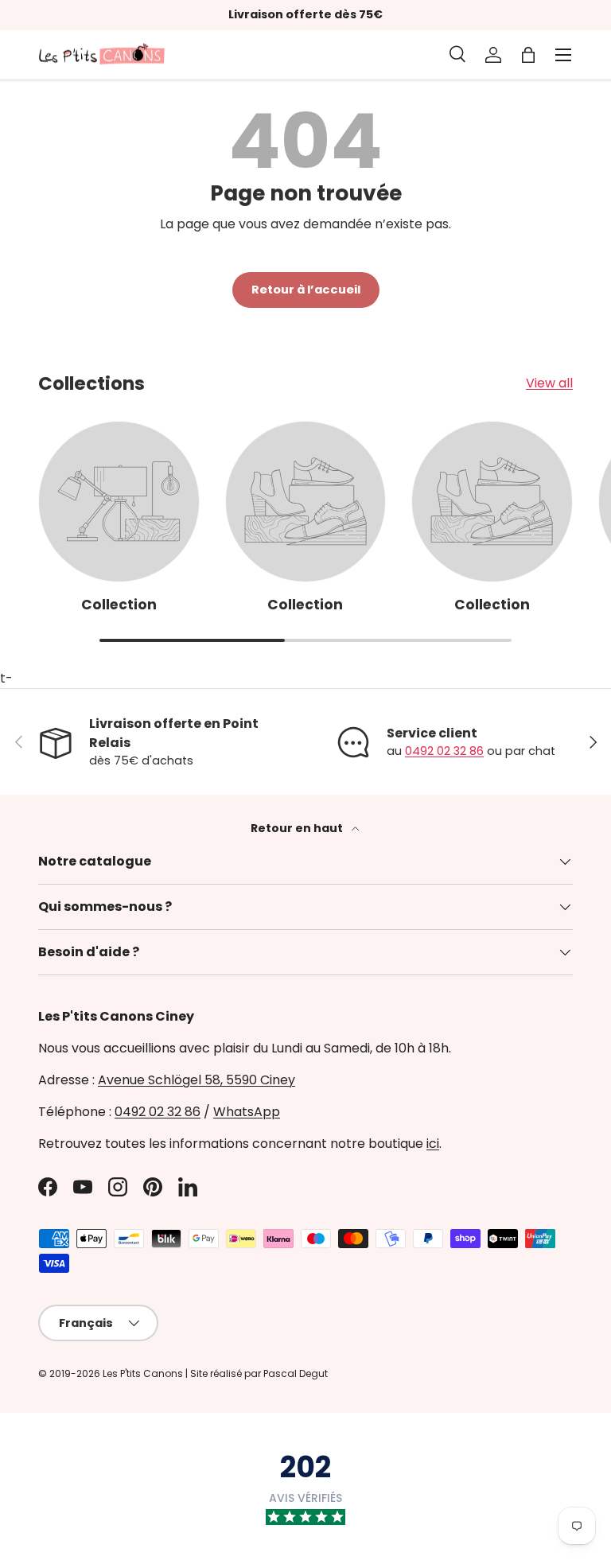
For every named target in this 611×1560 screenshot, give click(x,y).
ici (432, 1143)
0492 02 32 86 (444, 751)
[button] (528, 54)
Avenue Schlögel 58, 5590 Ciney (196, 1080)
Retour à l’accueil (305, 290)
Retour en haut (298, 828)
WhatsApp (246, 1112)
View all (549, 383)
